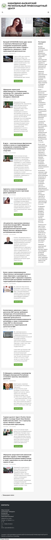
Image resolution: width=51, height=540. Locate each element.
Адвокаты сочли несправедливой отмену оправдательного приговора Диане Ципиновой (16, 190)
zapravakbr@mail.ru (9, 527)
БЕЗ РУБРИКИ (12, 99)
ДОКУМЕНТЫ (12, 53)
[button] (26, 19)
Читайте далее (18, 81)
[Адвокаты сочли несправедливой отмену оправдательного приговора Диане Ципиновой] (17, 27)
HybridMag (16, 536)
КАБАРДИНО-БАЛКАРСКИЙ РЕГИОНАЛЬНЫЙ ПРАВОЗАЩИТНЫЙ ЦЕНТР (27, 6)
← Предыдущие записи (7, 495)
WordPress (10, 536)
